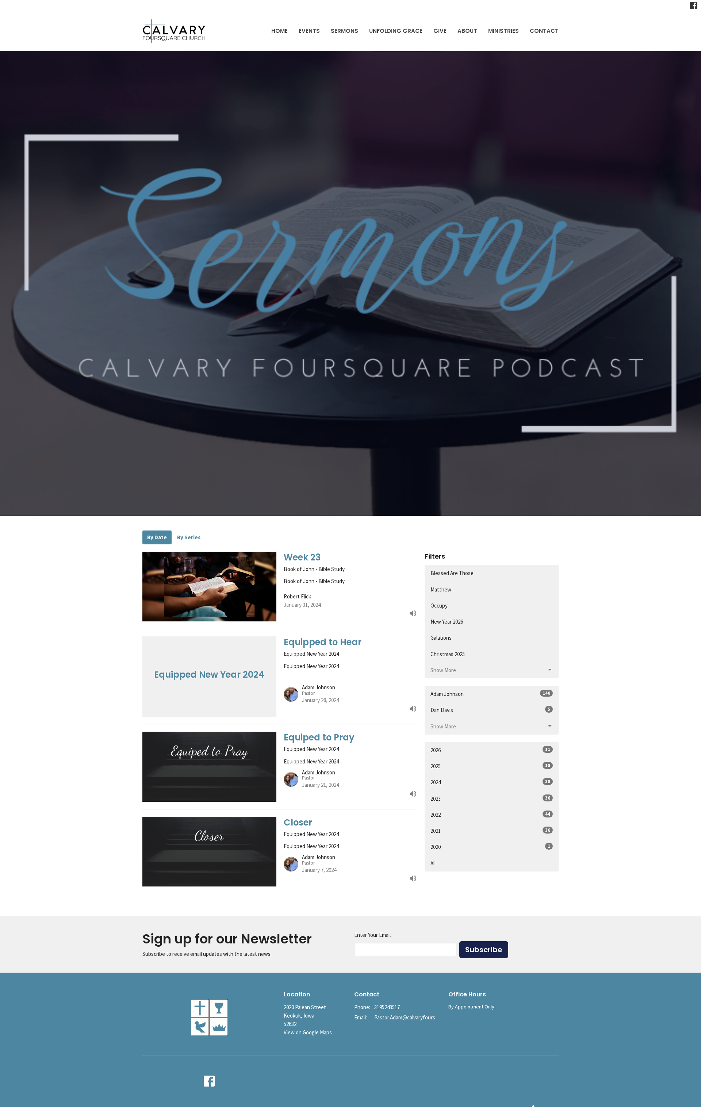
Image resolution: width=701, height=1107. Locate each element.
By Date (157, 537)
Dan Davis (490, 709)
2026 (490, 750)
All (433, 863)
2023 (490, 798)
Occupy (439, 605)
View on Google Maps (308, 1032)
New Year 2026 (446, 621)
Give (440, 31)
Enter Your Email (372, 934)
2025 (490, 766)
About (467, 31)
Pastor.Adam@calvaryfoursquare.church (407, 1017)
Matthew (440, 589)
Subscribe (483, 950)
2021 (490, 830)
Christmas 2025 (447, 654)
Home (279, 31)
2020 (490, 846)
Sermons (344, 31)
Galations (441, 637)
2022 (490, 814)
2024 (490, 782)
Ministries (503, 31)
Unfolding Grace (395, 31)
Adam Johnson (490, 693)
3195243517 (387, 1007)
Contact (544, 31)
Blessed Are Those (452, 573)
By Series (188, 537)
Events (309, 31)
